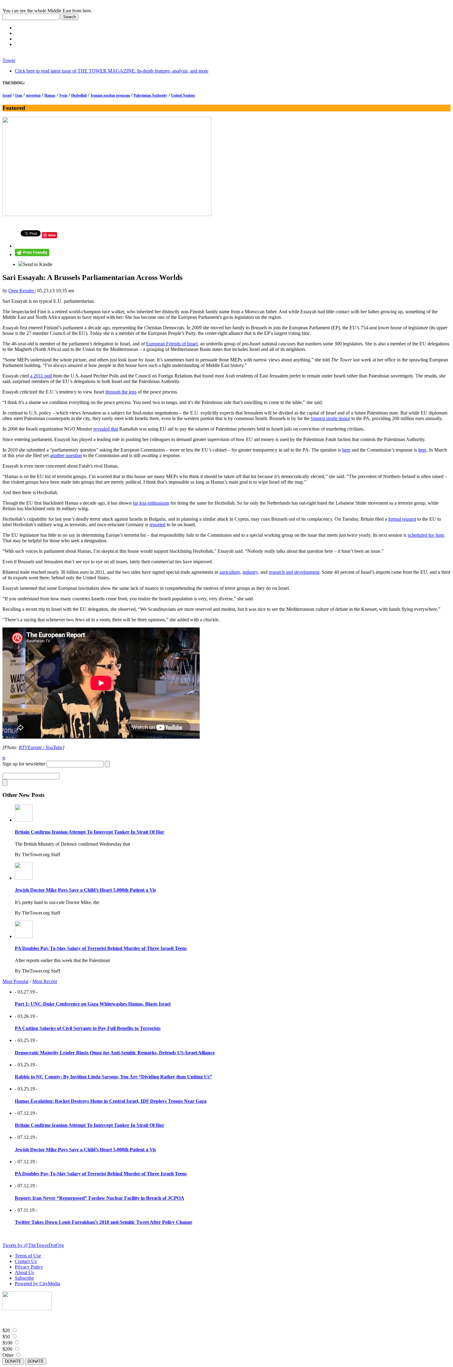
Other (8, 1355)
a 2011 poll (41, 375)
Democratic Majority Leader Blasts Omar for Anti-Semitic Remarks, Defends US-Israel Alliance (115, 1052)
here (346, 449)
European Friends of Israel (172, 343)
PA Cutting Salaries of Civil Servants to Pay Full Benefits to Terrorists (88, 1028)
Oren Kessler (21, 290)
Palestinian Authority (150, 95)
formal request (402, 519)
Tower (8, 60)
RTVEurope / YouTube (41, 747)
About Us (24, 1272)
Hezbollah (79, 95)
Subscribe (24, 1278)
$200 (7, 1349)
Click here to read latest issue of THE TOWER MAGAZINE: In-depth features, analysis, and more (111, 70)
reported (157, 524)
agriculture (229, 572)
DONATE (13, 1361)
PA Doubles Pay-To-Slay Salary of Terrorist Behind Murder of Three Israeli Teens (101, 948)
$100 (7, 1342)
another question (66, 455)
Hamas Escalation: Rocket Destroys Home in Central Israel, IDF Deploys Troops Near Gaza (110, 1101)
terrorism (33, 95)
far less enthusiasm (151, 503)
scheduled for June (426, 535)
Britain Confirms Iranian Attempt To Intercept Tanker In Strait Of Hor (89, 832)
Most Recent (44, 981)
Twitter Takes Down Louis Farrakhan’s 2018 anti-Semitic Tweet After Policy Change (103, 1222)
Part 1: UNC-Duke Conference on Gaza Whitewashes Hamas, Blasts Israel (92, 1003)
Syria (63, 95)
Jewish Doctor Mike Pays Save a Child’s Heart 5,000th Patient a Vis (85, 890)
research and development (294, 572)
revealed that (105, 428)
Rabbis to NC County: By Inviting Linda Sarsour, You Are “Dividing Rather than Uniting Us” (113, 1076)
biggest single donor (330, 418)
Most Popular (15, 981)
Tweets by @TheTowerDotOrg (33, 1245)
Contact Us (26, 1261)
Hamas (49, 95)
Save (52, 235)
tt (3, 758)
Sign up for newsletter (23, 763)
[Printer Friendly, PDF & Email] (32, 254)
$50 (6, 1336)
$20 (6, 1330)
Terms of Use (28, 1255)
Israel (6, 95)
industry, (251, 572)
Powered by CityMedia (37, 1283)
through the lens (121, 391)
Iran (18, 95)
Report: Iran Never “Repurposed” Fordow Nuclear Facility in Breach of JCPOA (99, 1198)
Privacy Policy (29, 1266)
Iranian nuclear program (110, 95)
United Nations (183, 95)
